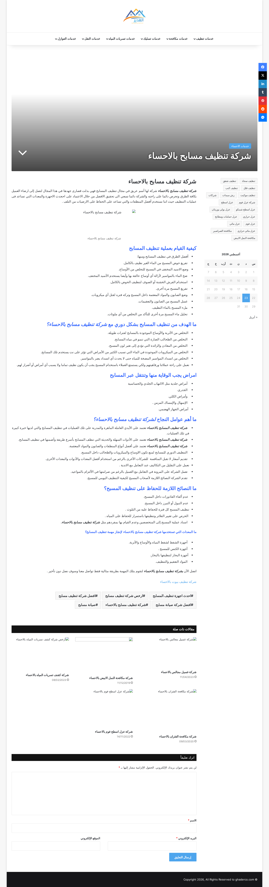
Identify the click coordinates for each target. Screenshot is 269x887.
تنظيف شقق (229, 180)
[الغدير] (134, 16)
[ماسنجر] (262, 117)
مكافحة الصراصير (222, 230)
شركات (212, 195)
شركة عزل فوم (247, 202)
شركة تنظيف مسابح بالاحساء (125, 605)
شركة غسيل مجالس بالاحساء (178, 672)
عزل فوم (250, 223)
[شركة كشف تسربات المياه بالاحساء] (40, 654)
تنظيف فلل (249, 188)
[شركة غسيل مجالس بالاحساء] (167, 652)
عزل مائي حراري (246, 230)
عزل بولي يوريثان (221, 209)
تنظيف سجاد (248, 180)
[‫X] (262, 75)
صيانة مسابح (87, 605)
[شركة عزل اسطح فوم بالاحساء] (104, 708)
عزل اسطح (227, 202)
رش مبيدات (228, 195)
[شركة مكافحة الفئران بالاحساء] (167, 710)
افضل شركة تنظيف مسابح (77, 596)
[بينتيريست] (262, 100)
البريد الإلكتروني (186, 838)
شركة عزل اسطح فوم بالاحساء (114, 731)
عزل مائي (234, 223)
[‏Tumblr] (262, 92)
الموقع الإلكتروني (90, 838)
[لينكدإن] (262, 84)
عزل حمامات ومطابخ (226, 216)
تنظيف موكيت (247, 195)
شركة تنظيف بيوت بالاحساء (178, 582)
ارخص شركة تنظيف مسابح (124, 596)
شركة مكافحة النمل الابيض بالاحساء (111, 678)
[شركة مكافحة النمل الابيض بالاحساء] (104, 655)
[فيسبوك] (262, 67)
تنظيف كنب (231, 188)
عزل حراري (249, 216)
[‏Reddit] (262, 109)
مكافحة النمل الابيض (244, 238)
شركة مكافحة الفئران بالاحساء (177, 736)
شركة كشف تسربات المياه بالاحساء (47, 675)
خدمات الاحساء (240, 146)
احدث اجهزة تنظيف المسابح (172, 596)
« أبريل (253, 317)
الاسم (192, 820)
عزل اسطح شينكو (245, 209)
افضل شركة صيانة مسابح (173, 605)
